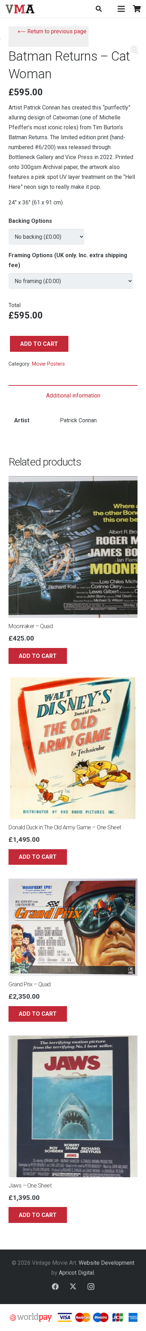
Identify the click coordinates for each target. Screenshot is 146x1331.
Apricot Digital (76, 1272)
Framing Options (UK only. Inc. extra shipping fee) (68, 260)
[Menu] (121, 9)
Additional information (73, 395)
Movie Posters (48, 364)
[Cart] (137, 9)
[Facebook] (55, 1287)
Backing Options (30, 221)
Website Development (106, 1262)
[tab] (73, 395)
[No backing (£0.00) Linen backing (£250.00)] (46, 233)
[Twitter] (73, 1287)
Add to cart (39, 343)
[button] (98, 9)
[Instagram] (91, 1287)
